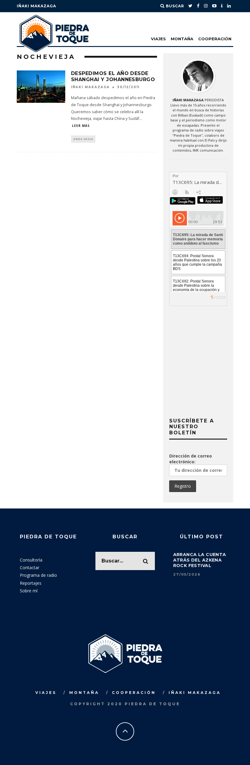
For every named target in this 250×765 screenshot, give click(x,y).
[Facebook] (198, 6)
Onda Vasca (83, 139)
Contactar (29, 567)
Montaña (182, 38)
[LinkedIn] (229, 6)
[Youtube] (214, 6)
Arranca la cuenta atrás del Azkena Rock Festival (199, 560)
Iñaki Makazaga (36, 6)
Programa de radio (38, 575)
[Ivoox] (222, 6)
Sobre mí (29, 591)
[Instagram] (206, 6)
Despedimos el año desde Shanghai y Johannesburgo (113, 76)
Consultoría (31, 560)
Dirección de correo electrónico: (190, 459)
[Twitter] (190, 6)
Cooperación (214, 38)
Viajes (158, 38)
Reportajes (30, 583)
